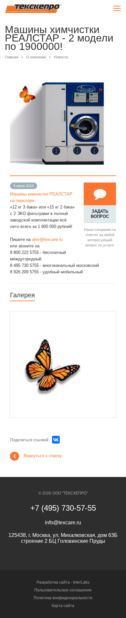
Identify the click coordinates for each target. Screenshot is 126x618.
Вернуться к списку (43, 456)
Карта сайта (63, 605)
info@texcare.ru (63, 522)
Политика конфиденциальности (63, 598)
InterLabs (81, 582)
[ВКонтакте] (56, 440)
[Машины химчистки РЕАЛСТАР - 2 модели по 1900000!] (63, 72)
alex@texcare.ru (47, 239)
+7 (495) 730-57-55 (63, 508)
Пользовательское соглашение (63, 590)
